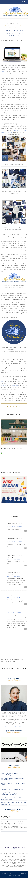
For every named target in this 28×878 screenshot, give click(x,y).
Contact (12, 727)
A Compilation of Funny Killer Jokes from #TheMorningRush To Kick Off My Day (12, 788)
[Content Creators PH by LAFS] (14, 761)
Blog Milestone (14, 25)
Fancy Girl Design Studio (10, 28)
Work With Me (19, 727)
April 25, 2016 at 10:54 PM (14, 576)
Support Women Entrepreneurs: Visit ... (11, 506)
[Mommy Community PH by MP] (14, 751)
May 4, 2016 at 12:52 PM (14, 612)
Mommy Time (21, 28)
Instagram (15, 385)
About (6, 727)
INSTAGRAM (14, 849)
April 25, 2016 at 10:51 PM (14, 527)
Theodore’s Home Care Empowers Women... (12, 448)
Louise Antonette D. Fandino (14, 524)
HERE (2, 381)
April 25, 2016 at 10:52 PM (14, 542)
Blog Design (6, 25)
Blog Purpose (22, 25)
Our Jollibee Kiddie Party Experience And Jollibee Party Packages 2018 (12, 793)
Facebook (3, 385)
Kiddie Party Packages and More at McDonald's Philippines (11, 774)
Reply (25, 531)
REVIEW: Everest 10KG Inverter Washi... (11, 472)
